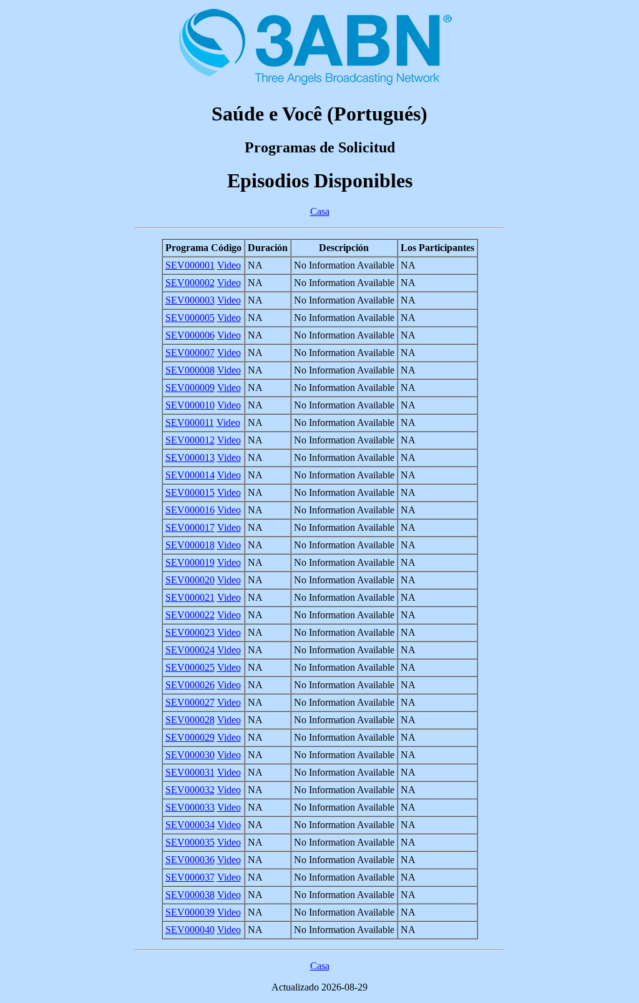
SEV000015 (190, 492)
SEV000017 (190, 527)
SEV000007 (190, 352)
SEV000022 (190, 615)
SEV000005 (190, 317)
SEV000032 (190, 789)
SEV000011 (189, 422)
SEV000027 (190, 702)
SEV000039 (190, 912)
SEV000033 (190, 807)
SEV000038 (190, 894)
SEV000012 (190, 440)
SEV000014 (190, 475)
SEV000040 (190, 929)
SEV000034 (190, 824)
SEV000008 (190, 370)
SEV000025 (190, 667)
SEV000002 (190, 282)
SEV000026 (190, 684)
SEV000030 (190, 754)
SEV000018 (190, 545)
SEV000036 (190, 859)
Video (229, 265)
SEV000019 (190, 562)
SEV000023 (190, 632)
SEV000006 (190, 335)
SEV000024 (190, 650)
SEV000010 (190, 405)
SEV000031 (190, 772)
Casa (319, 211)
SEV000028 (190, 719)
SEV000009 (190, 387)
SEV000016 (190, 510)
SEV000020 (190, 580)
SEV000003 (190, 300)
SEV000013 (190, 457)
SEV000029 (190, 737)
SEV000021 (190, 597)
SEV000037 (190, 877)
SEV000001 (190, 265)
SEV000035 (190, 842)
